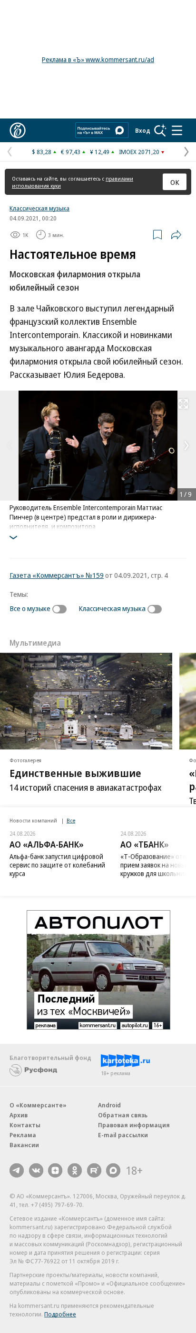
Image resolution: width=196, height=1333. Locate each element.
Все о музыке (30, 608)
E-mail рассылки (123, 1135)
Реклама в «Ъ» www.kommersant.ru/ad (98, 59)
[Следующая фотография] (186, 445)
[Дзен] (55, 1170)
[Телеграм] (17, 1170)
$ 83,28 (41, 151)
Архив (19, 1115)
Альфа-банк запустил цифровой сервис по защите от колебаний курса (57, 865)
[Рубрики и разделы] (177, 130)
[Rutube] (94, 1170)
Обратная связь (122, 1115)
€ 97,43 (70, 151)
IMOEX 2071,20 (139, 151)
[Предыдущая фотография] (9, 445)
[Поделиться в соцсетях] (176, 234)
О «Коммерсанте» (38, 1105)
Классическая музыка (39, 208)
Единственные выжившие (75, 772)
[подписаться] (61, 609)
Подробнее (60, 1314)
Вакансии (24, 1145)
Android (109, 1105)
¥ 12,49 (99, 151)
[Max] (113, 1170)
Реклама (23, 1135)
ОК (174, 182)
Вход (142, 130)
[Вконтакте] (36, 1170)
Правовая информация (134, 1125)
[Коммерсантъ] (18, 130)
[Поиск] (160, 130)
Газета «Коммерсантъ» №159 (57, 575)
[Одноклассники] (75, 1170)
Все (71, 820)
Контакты (25, 1125)
